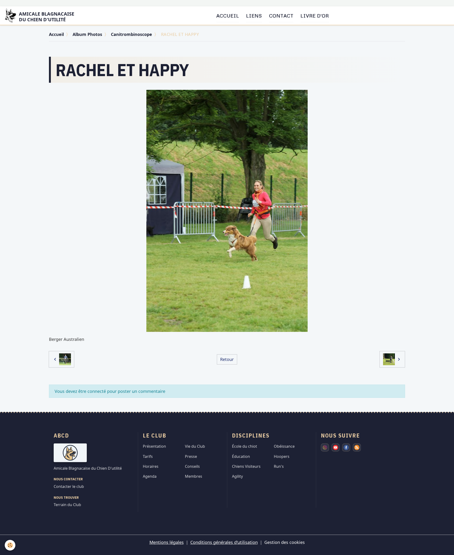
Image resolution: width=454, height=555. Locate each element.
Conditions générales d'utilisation (224, 542)
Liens (254, 15)
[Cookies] (10, 545)
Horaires (150, 466)
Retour (227, 359)
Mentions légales (166, 542)
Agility (237, 476)
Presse (191, 456)
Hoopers (281, 456)
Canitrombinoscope (131, 34)
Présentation (154, 446)
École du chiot (244, 446)
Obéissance (284, 446)
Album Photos (87, 34)
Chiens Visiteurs (246, 466)
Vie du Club (195, 446)
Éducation (241, 456)
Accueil (227, 15)
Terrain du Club (67, 504)
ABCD (61, 435)
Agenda (150, 476)
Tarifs (148, 456)
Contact (281, 15)
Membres (193, 476)
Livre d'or (315, 15)
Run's (279, 466)
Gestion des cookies (284, 542)
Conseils (192, 466)
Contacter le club (69, 486)
